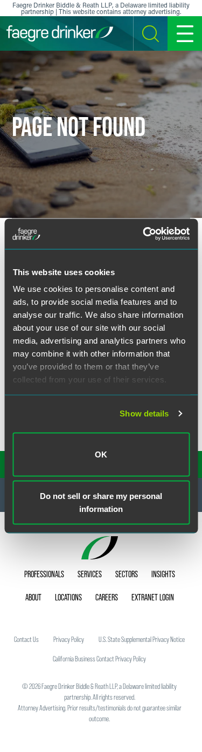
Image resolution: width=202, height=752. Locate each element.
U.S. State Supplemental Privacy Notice (142, 639)
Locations (68, 597)
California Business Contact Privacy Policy (99, 658)
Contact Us (26, 639)
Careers (106, 597)
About (33, 597)
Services (90, 574)
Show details (144, 413)
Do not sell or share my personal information (101, 502)
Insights (163, 574)
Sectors (126, 574)
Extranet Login (152, 597)
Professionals (44, 574)
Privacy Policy (68, 639)
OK (101, 454)
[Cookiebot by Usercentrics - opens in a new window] (144, 234)
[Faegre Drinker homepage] (59, 33)
